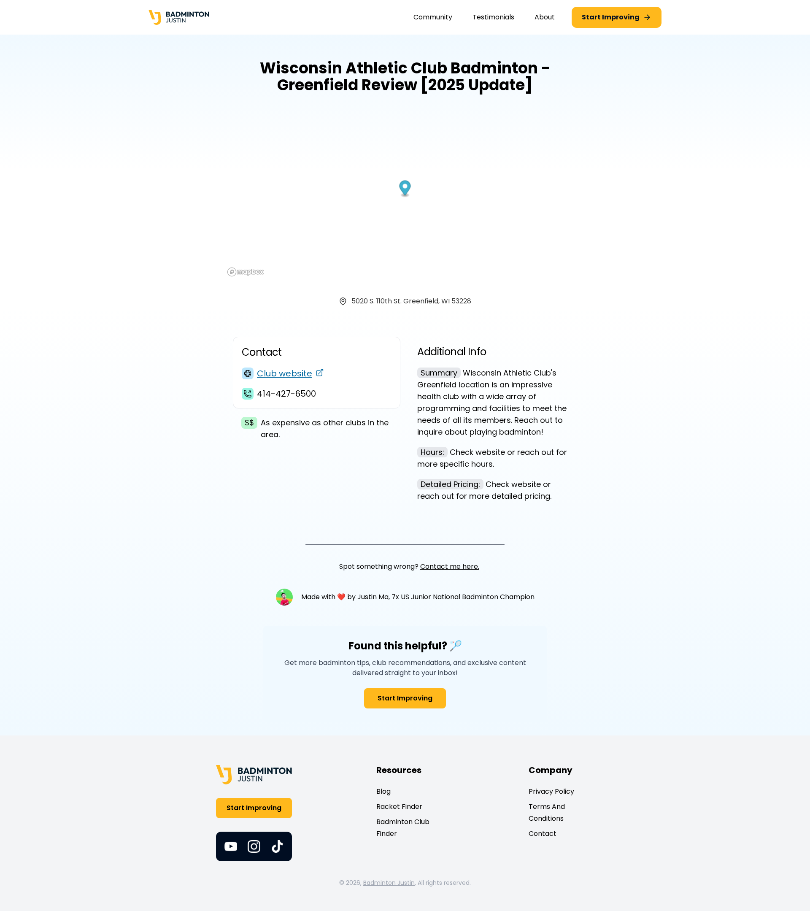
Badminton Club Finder (402, 827)
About (545, 17)
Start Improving (405, 698)
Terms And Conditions (547, 812)
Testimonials (493, 17)
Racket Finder (399, 806)
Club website (284, 373)
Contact (542, 833)
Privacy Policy (551, 791)
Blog (383, 791)
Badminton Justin (389, 883)
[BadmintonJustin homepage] (178, 17)
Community (432, 17)
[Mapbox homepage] (245, 272)
